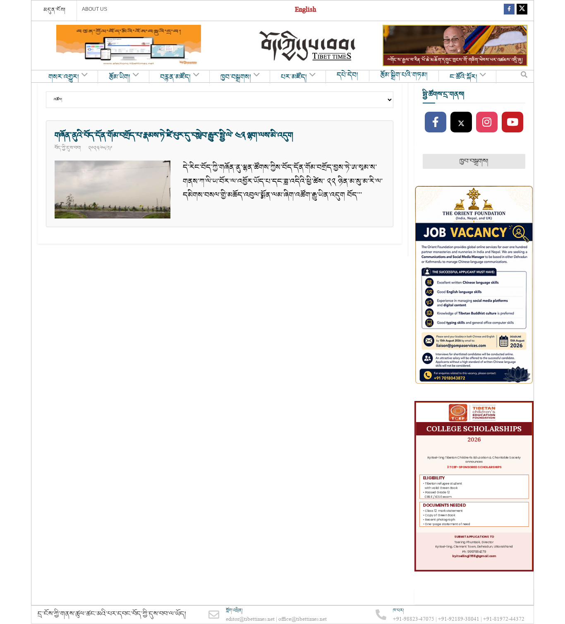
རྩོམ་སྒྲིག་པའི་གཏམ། (404, 75)
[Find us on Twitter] (522, 10)
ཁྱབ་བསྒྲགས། (235, 77)
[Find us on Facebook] (509, 10)
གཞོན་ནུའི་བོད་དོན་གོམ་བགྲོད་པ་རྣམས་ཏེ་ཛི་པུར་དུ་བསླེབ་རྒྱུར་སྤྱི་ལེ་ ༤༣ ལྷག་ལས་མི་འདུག (174, 135)
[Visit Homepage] (308, 46)
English (305, 10)
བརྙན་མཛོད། (175, 77)
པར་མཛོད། (294, 77)
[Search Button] (524, 76)
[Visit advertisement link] (128, 45)
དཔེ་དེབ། (347, 75)
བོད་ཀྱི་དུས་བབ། (68, 147)
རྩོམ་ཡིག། (119, 77)
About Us (94, 9)
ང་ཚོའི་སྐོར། (463, 77)
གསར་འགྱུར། (63, 77)
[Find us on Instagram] (487, 122)
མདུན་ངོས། (54, 10)
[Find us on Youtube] (512, 122)
